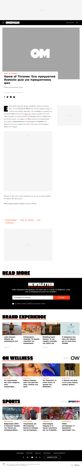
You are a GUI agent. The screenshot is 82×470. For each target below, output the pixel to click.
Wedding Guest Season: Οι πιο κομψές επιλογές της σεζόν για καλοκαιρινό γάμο (50, 341)
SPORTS (11, 402)
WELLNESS (27, 378)
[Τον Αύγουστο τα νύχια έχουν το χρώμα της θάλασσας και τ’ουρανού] (50, 369)
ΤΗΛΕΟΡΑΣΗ (9, 223)
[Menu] (3, 22)
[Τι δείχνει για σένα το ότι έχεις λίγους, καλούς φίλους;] (70, 369)
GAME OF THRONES (11, 73)
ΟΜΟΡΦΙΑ (46, 378)
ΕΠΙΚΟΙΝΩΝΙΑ (20, 453)
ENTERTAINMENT (11, 220)
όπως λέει (28, 114)
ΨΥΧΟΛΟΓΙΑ (66, 378)
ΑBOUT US (38, 453)
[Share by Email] (14, 97)
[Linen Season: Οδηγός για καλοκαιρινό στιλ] (12, 328)
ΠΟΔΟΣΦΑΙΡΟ (8, 421)
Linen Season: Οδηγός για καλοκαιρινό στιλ (11, 339)
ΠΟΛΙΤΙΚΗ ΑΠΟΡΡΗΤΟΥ (59, 453)
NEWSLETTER (52, 457)
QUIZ (39, 220)
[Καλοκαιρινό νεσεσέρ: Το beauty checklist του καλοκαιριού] (31, 328)
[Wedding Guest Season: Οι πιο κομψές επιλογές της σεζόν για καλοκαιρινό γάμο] (50, 328)
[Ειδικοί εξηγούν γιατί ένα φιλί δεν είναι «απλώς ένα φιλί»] (31, 369)
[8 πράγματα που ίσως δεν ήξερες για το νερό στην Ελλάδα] (70, 328)
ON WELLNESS (17, 358)
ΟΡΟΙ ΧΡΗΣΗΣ (47, 453)
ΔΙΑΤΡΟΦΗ (7, 378)
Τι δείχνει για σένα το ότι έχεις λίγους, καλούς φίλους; (70, 382)
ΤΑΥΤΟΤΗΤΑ (29, 453)
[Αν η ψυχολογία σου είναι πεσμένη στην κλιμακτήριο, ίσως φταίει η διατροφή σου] (12, 369)
